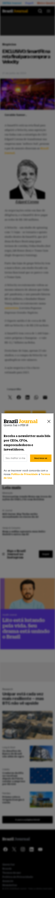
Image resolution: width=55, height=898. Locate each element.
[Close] (48, 421)
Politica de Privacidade (24, 474)
